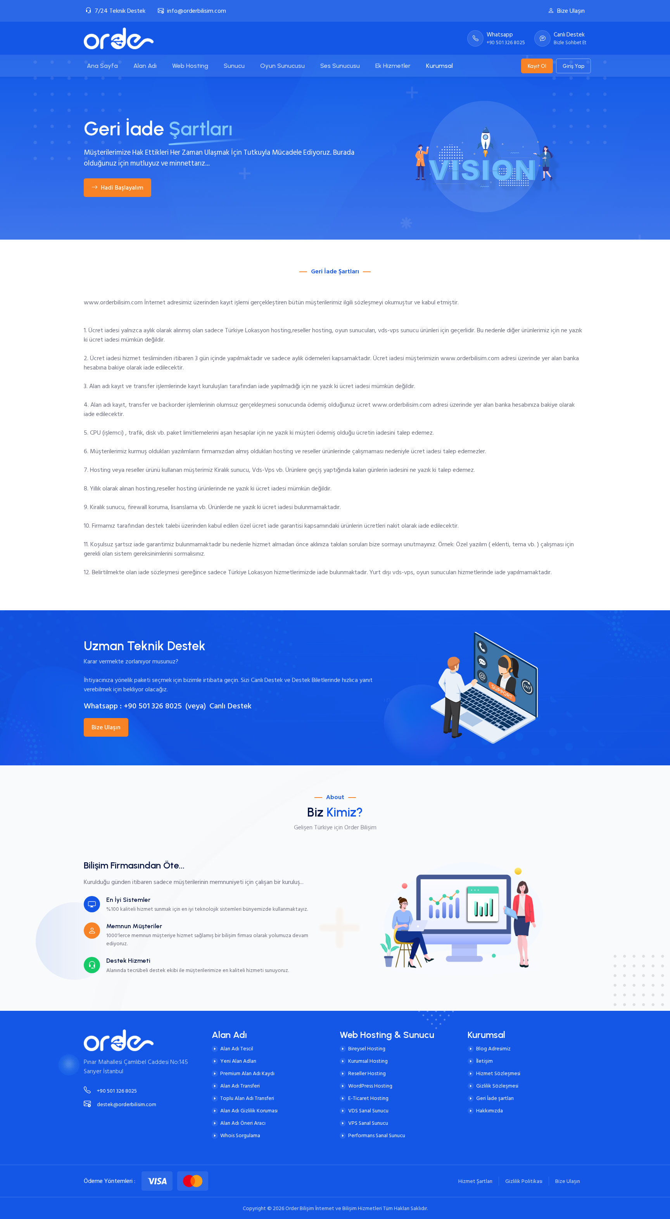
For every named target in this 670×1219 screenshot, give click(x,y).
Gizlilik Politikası (523, 1181)
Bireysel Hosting (366, 1048)
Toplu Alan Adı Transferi (247, 1098)
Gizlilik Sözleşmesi (497, 1085)
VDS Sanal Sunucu (368, 1110)
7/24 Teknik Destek (120, 11)
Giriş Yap (573, 66)
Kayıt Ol (537, 66)
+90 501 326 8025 (153, 706)
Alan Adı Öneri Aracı (243, 1123)
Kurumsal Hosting (368, 1061)
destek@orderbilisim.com (126, 1104)
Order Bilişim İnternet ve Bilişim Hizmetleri (334, 1208)
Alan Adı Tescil (236, 1048)
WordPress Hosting (370, 1085)
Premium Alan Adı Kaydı (247, 1073)
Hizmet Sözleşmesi (498, 1073)
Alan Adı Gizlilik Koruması (249, 1110)
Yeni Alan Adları (238, 1061)
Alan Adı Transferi (240, 1085)
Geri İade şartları (495, 1098)
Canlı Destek (230, 706)
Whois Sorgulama (240, 1135)
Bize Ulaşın (571, 11)
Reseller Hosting (367, 1073)
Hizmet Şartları (475, 1181)
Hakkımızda (489, 1110)
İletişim (484, 1061)
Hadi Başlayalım (122, 188)
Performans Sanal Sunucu (376, 1135)
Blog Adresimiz (493, 1048)
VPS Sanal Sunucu (368, 1123)
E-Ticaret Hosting (368, 1098)
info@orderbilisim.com (196, 11)
